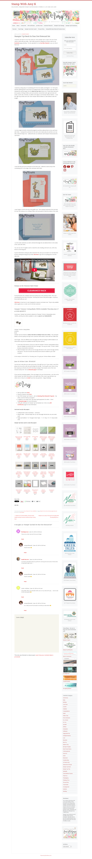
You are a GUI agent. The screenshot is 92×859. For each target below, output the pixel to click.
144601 (51, 457)
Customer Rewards (48, 25)
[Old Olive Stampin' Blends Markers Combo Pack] (27, 469)
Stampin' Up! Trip (66, 769)
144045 (43, 476)
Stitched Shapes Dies (35, 437)
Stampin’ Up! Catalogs (59, 25)
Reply (22, 539)
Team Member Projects (68, 773)
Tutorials (14, 29)
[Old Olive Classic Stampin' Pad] (35, 451)
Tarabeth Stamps (66, 681)
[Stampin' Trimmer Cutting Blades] (18, 326)
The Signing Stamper (67, 688)
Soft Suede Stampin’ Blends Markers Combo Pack (19, 473)
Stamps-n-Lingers (66, 640)
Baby (64, 700)
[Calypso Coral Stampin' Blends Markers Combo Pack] (44, 469)
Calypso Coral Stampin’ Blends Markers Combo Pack (43, 473)
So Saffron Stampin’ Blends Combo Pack (35, 472)
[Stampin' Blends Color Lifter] (19, 487)
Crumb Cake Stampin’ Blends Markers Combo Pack (52, 455)
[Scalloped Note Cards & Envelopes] (27, 487)
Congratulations (66, 711)
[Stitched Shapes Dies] (35, 433)
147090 (35, 455)
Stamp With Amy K (24, 4)
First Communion (66, 717)
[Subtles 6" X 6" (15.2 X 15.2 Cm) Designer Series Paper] (44, 433)
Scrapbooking (66, 760)
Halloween (65, 731)
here (28, 392)
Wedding (65, 791)
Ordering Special (66, 751)
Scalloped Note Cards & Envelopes (27, 490)
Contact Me (23, 25)
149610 (27, 492)
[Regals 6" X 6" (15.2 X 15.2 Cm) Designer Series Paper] (52, 433)
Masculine (65, 740)
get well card (54, 511)
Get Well (34, 511)
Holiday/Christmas (67, 735)
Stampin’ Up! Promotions (71, 25)
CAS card (50, 511)
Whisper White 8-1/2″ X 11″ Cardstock (35, 491)
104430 (43, 492)
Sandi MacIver (25, 559)
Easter (64, 713)
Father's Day (65, 715)
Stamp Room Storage (67, 764)
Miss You (65, 742)
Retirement (65, 758)
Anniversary (65, 697)
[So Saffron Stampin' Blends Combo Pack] (35, 469)
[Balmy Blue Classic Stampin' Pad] (27, 451)
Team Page (20, 29)
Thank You (65, 775)
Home (13, 25)
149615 (43, 439)
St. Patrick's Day (66, 762)
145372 (35, 438)
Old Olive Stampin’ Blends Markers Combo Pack (27, 472)
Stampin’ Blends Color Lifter (19, 490)
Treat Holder (65, 784)
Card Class (65, 704)
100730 (35, 493)
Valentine (65, 789)
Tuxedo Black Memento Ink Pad (43, 454)
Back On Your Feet (44, 511)
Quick (64, 755)
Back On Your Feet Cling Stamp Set (18, 437)
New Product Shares (67, 749)
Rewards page (32, 369)
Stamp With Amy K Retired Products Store (55, 29)
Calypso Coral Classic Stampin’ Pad (19, 454)
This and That (66, 782)
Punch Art (65, 753)
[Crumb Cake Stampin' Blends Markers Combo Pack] (52, 451)
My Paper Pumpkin (67, 746)
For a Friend (26, 511)
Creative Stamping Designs (68, 664)
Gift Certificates (31, 25)
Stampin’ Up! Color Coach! (31, 29)
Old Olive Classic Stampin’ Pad (35, 454)
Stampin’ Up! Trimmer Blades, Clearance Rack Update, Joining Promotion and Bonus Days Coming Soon (25, 517)
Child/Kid (65, 709)
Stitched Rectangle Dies (27, 437)
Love (64, 737)
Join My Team (39, 25)
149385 (18, 438)
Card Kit (64, 706)
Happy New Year (66, 733)
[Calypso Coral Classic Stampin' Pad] (19, 451)
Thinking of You (66, 780)
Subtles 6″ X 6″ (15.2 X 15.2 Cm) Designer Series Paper (43, 437)
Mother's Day (65, 744)
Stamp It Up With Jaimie (68, 649)
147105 (27, 455)
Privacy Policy (41, 29)
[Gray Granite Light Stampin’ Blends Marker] (52, 469)
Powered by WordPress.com (45, 855)
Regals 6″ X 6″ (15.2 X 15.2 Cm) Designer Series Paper (51, 437)
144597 (27, 475)
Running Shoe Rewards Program (46, 396)
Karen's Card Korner (67, 656)
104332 (51, 491)
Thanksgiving (65, 778)
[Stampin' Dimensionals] (44, 487)
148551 (27, 438)
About (18, 25)
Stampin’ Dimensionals (43, 490)
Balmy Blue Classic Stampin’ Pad (27, 454)
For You (30, 511)
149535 (51, 475)
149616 (51, 439)
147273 (18, 476)
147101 (18, 456)
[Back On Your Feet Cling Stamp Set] (19, 433)
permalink (22, 512)
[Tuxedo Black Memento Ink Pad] (44, 451)
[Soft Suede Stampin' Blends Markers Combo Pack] (19, 469)
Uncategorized (66, 786)
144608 (18, 492)
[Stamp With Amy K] (46, 17)
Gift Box (64, 726)
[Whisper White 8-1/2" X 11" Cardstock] (35, 487)
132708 (43, 455)
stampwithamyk (25, 34)
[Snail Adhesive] (52, 487)
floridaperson (24, 531)
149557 (35, 475)
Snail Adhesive (51, 489)
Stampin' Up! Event (67, 766)
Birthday (65, 702)
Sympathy (65, 771)
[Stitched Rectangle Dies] (27, 433)
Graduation (65, 729)
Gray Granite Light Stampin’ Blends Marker (51, 472)
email (28, 378)
